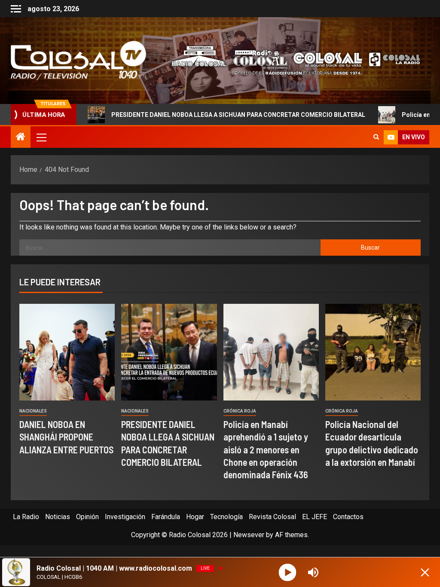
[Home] (20, 137)
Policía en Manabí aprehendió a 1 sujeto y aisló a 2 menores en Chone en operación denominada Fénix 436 (265, 449)
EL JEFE (314, 517)
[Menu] (40, 137)
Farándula (165, 517)
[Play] (288, 572)
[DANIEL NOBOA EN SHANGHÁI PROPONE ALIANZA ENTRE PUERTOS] (67, 352)
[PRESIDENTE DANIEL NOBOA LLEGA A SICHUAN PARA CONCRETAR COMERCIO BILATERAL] (169, 352)
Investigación (125, 517)
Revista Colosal (272, 517)
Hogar (195, 517)
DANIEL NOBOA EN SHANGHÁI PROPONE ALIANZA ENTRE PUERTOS (66, 437)
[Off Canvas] (16, 8)
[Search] (376, 137)
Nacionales (33, 411)
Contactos (348, 517)
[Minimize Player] (425, 572)
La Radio (26, 517)
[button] (40, 137)
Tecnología (226, 517)
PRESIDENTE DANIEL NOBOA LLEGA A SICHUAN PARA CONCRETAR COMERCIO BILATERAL (203, 114)
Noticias (57, 517)
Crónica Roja (239, 411)
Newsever (248, 535)
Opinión (87, 517)
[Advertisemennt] (291, 60)
